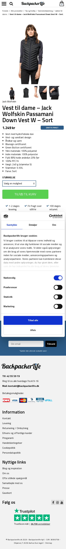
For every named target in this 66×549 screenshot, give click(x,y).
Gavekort (7, 493)
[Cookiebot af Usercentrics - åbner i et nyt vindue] (49, 216)
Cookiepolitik (8, 448)
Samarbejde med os (12, 483)
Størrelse (8, 177)
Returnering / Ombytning (15, 428)
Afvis (33, 330)
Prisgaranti (8, 438)
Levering (6, 423)
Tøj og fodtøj (30, 10)
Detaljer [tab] (33, 225)
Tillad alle (33, 320)
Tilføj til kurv (25, 194)
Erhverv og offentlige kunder (17, 433)
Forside (5, 10)
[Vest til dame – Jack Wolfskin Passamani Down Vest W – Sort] (33, 51)
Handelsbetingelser (12, 443)
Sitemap (48, 542)
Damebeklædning (45, 10)
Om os (5, 473)
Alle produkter (17, 10)
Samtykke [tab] (12, 225)
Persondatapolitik (11, 452)
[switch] (58, 287)
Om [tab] (54, 225)
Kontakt (6, 418)
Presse (6, 488)
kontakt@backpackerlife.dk (23, 386)
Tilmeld (51, 344)
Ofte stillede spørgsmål (14, 478)
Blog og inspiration (12, 468)
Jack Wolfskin (9, 101)
